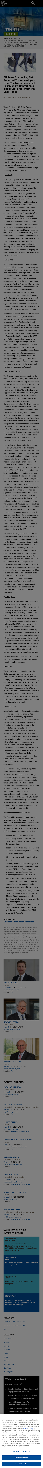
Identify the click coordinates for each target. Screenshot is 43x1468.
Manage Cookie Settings (21, 1451)
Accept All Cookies (21, 1464)
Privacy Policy (28, 1428)
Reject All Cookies (21, 1457)
